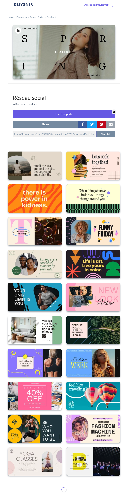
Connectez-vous (66, 4)
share (45, 124)
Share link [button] (106, 134)
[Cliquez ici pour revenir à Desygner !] (23, 6)
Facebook (51, 17)
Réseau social (37, 17)
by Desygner (19, 104)
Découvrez (22, 17)
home (11, 17)
